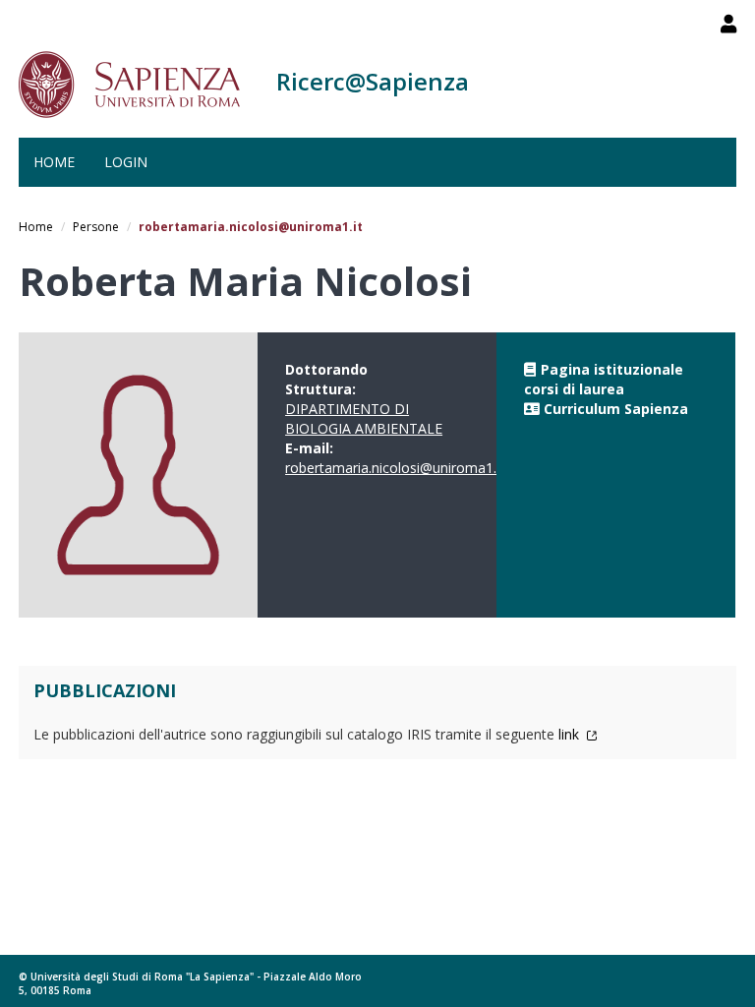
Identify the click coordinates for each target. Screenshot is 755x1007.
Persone (96, 226)
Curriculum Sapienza (616, 408)
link (570, 734)
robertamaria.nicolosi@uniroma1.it (394, 467)
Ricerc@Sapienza (372, 81)
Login (125, 161)
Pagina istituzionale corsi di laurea (603, 379)
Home (54, 161)
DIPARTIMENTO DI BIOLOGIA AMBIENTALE (363, 418)
